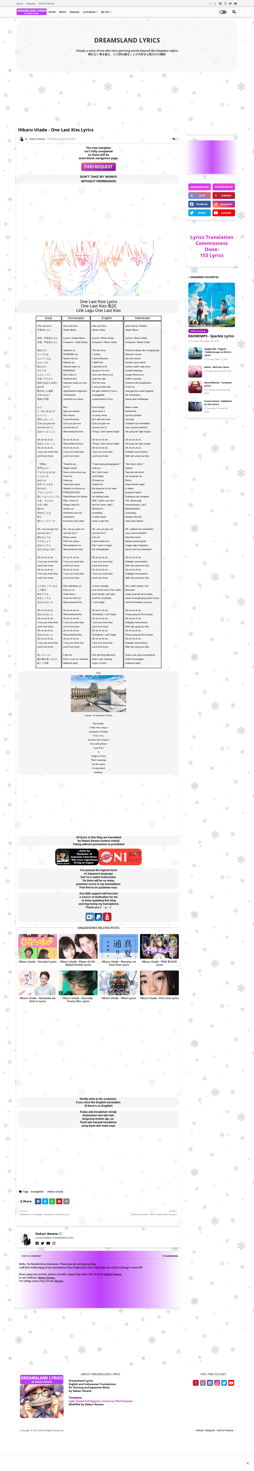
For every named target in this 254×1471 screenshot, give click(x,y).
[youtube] (48, 1243)
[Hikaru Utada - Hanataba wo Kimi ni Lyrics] (37, 983)
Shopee (58, 1281)
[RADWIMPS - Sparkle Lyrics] (211, 305)
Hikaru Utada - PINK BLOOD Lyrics (159, 963)
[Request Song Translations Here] (98, 170)
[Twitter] (45, 1201)
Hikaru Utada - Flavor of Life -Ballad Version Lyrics (78, 963)
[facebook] (37, 1243)
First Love (98, 735)
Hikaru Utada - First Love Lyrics (159, 998)
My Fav (105, 11)
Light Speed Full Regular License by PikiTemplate (101, 1401)
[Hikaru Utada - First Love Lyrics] (159, 983)
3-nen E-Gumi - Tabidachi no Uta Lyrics (218, 403)
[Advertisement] (127, 97)
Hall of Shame (46, 3)
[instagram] (53, 1243)
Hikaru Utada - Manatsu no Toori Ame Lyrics (119, 963)
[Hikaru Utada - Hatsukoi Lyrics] (37, 946)
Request (31, 3)
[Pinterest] (59, 1201)
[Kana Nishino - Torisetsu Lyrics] (195, 387)
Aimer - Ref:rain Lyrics (216, 367)
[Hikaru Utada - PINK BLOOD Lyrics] (159, 946)
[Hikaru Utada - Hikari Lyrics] (118, 983)
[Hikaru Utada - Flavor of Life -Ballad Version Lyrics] (78, 946)
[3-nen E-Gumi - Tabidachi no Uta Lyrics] (195, 406)
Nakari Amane (46, 1234)
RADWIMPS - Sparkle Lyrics (211, 336)
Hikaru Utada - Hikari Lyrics (119, 998)
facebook (202, 204)
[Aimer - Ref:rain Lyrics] (195, 371)
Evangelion (37, 1191)
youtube (226, 212)
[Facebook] (38, 1201)
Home (52, 11)
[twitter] (42, 1243)
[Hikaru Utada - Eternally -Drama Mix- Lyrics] (78, 983)
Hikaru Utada (55, 1191)
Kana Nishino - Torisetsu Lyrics (218, 384)
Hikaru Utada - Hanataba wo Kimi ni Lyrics (37, 999)
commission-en (199, 186)
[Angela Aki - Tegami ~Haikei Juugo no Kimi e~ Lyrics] (195, 353)
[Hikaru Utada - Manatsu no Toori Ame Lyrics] (118, 946)
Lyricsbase (89, 11)
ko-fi (202, 195)
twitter (202, 212)
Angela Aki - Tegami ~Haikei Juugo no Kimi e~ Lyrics (218, 352)
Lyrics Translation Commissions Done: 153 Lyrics (211, 246)
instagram (226, 204)
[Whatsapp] (52, 1201)
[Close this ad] (247, 1463)
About (19, 3)
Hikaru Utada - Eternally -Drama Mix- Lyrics (78, 999)
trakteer (226, 195)
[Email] (66, 1201)
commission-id (224, 186)
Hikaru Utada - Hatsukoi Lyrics (38, 961)
